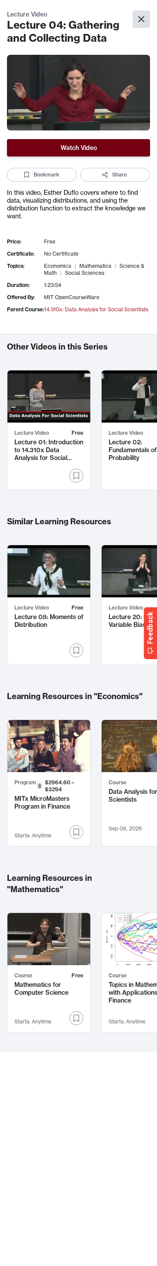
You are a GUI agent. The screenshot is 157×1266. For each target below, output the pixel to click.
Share (119, 174)
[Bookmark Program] (76, 832)
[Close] (141, 19)
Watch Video (79, 148)
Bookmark (46, 174)
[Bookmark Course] (76, 1018)
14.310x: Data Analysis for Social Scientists (96, 309)
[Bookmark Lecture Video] (76, 476)
